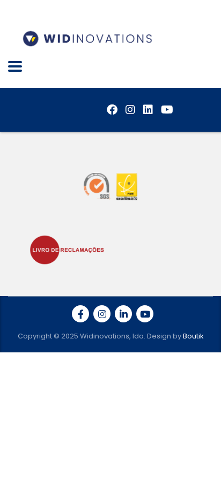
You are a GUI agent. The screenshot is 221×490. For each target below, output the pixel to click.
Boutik (193, 336)
